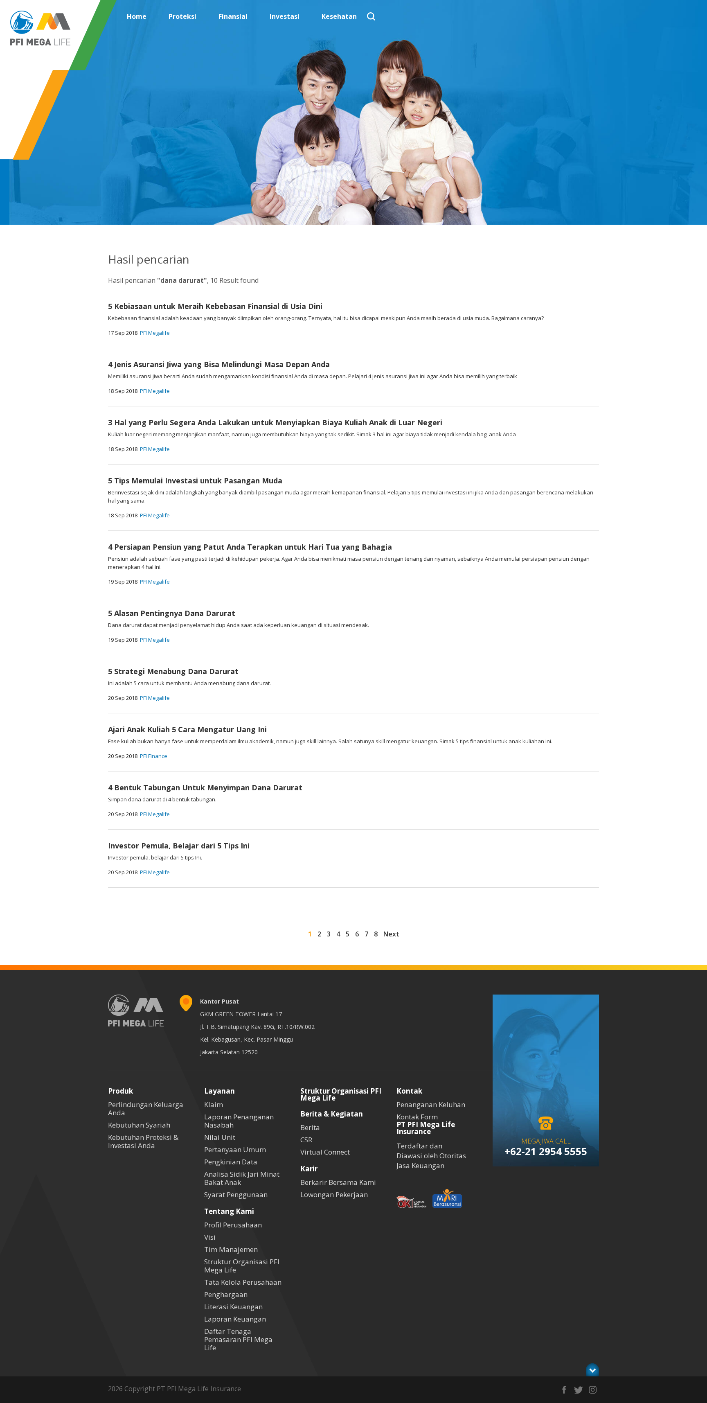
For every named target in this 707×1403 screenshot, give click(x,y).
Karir (308, 1168)
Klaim (213, 1104)
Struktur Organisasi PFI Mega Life (241, 1265)
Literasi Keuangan (233, 1306)
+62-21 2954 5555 (545, 1151)
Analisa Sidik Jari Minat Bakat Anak (241, 1178)
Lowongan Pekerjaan (334, 1194)
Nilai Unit (219, 1137)
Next (391, 933)
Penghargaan (226, 1294)
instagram (592, 1389)
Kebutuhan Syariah (139, 1125)
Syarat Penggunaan (236, 1194)
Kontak (409, 1091)
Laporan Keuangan (235, 1319)
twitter (578, 1389)
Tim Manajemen (231, 1249)
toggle (592, 1369)
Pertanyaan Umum (235, 1149)
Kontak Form (417, 1116)
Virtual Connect (325, 1152)
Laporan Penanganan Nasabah (239, 1121)
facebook (564, 1389)
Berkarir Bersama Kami (338, 1182)
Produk (120, 1091)
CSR (306, 1139)
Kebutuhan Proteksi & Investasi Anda (143, 1141)
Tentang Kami (229, 1211)
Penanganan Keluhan (430, 1104)
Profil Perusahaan (233, 1224)
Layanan (219, 1091)
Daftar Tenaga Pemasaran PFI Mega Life (238, 1339)
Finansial (233, 16)
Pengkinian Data (230, 1161)
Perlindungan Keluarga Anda (145, 1108)
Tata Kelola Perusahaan (242, 1282)
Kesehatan (339, 16)
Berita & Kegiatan (331, 1114)
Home (136, 16)
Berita (310, 1127)
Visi (210, 1237)
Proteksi (182, 16)
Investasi (284, 16)
